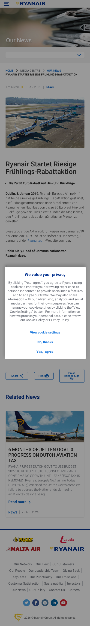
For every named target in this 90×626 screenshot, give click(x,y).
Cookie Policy (35, 320)
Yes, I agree (45, 352)
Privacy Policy (59, 320)
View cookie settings (45, 332)
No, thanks (45, 342)
